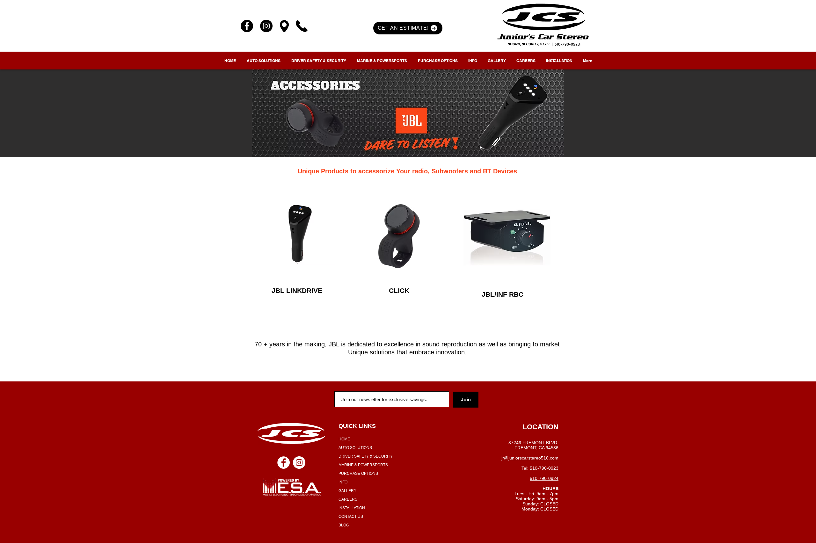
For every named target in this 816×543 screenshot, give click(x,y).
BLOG (344, 525)
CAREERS (348, 499)
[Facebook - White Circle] (283, 462)
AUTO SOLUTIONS (355, 447)
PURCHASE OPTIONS (358, 473)
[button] (407, 28)
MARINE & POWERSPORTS (363, 465)
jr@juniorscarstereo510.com (529, 457)
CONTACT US (351, 516)
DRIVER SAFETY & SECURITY (366, 456)
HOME (344, 439)
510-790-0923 (544, 468)
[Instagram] (266, 26)
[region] (299, 234)
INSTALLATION (352, 508)
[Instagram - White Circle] (299, 462)
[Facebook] (247, 26)
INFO (343, 482)
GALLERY (347, 491)
